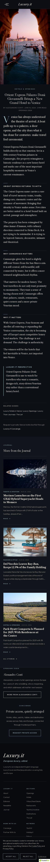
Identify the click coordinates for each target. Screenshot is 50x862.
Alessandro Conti (14, 108)
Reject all (28, 856)
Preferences (42, 856)
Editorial (6, 801)
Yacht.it (29, 828)
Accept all (11, 856)
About (5, 793)
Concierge (7, 828)
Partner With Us (9, 832)
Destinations (31, 814)
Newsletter (7, 805)
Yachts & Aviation (32, 810)
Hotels (28, 797)
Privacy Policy (8, 849)
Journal (6, 810)
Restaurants (31, 805)
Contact (6, 797)
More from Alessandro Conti (22, 695)
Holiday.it (29, 832)
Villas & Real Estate (33, 801)
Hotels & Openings (25, 89)
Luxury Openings (30, 411)
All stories (9, 659)
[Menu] (6, 4)
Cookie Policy (37, 846)
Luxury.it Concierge (11, 429)
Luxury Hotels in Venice (12, 411)
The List (19, 414)
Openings (30, 793)
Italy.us (29, 836)
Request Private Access (25, 733)
